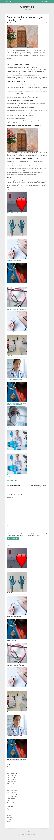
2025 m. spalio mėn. (11, 788)
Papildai (9, 815)
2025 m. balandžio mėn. (12, 796)
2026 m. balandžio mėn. (12, 775)
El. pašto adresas (11, 520)
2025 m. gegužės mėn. (12, 794)
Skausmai (9, 819)
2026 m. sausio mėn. (11, 781)
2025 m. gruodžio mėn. (12, 783)
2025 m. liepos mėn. (11, 792)
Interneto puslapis (11, 525)
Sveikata (15, 480)
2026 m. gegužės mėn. (12, 773)
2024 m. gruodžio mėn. (12, 802)
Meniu (10, 1)
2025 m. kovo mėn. (11, 798)
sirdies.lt (27, 7)
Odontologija (10, 813)
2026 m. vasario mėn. (12, 779)
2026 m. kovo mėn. (11, 777)
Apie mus (30, 831)
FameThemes (32, 836)
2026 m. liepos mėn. (11, 769)
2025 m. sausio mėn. (11, 800)
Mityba (9, 811)
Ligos (8, 808)
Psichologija (10, 817)
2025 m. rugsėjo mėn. (12, 790)
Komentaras (10, 497)
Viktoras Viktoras (10, 22)
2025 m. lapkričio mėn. (12, 786)
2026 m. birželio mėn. (12, 771)
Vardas (8, 514)
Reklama (24, 831)
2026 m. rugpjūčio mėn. (12, 766)
